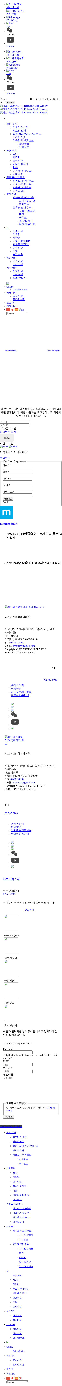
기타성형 (10, 1324)
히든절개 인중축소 (22, 1208)
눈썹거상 (17, 1275)
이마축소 (17, 1199)
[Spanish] (17, 309)
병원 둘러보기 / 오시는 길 (25, 1146)
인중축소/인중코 (31, 326)
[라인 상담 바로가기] (12, 707)
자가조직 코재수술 (22, 1231)
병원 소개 (11, 1132)
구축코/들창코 (26, 1248)
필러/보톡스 (18, 1338)
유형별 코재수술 (21, 1244)
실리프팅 (17, 1333)
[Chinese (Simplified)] (8, 309)
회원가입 (5, 458)
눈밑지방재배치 (20, 1289)
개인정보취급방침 (21, 692)
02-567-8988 (17, 642)
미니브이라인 (19, 1186)
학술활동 (23, 1159)
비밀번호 (8, 491)
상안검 (16, 1280)
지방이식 (17, 1329)
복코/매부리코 (26, 1266)
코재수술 (10, 1226)
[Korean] (21, 309)
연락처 (7, 478)
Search (10, 102)
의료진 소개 (18, 1141)
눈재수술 (17, 1306)
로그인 (7, 437)
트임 (15, 1302)
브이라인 (17, 1182)
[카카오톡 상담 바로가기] (12, 704)
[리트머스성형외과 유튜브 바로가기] (15, 725)
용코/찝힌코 (25, 1262)
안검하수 (17, 1298)
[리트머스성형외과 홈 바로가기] (24, 607)
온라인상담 (17, 685)
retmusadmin (11, 350)
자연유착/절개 (20, 1293)
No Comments (53, 350)
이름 (6, 472)
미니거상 (17, 1320)
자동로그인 (9, 428)
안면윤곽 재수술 (21, 1195)
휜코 (21, 1253)
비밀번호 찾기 (8, 431)
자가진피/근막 (26, 1235)
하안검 (16, 1284)
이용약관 (16, 688)
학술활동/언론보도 (22, 1155)
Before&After (19, 1351)
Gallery (9, 1347)
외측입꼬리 (18, 1222)
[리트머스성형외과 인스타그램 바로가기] (12, 728)
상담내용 (9, 1074)
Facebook (8, 1049)
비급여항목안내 (20, 695)
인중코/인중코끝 (21, 1213)
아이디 (7, 465)
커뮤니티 (10, 1356)
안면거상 (17, 1315)
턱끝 (15, 1190)
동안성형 (10, 1311)
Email (6, 485)
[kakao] (13, 446)
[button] (31, 910)
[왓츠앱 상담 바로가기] (12, 710)
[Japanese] (12, 309)
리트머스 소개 (20, 1137)
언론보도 (23, 1164)
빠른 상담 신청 (11, 879)
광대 (15, 1173)
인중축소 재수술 (21, 1217)
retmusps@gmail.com (24, 646)
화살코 (22, 1257)
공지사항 (17, 1360)
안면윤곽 (10, 1168)
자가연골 (23, 1240)
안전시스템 (18, 1150)
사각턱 (16, 1177)
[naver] (4, 446)
